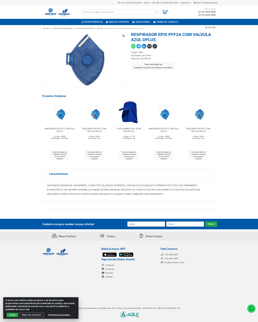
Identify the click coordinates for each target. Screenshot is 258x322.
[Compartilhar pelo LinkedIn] (144, 46)
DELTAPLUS (146, 59)
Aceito (12, 315)
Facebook (109, 269)
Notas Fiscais (153, 236)
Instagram (109, 265)
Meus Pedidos (67, 236)
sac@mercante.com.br (174, 262)
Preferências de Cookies (59, 315)
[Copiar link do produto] (155, 46)
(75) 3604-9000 (208, 15)
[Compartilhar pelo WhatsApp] (133, 46)
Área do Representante (207, 3)
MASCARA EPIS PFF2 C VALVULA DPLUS (60, 129)
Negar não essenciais (31, 315)
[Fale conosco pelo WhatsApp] (251, 308)
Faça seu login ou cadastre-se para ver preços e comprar (153, 66)
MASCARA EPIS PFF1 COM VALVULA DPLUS (94, 129)
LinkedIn (109, 277)
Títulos (110, 236)
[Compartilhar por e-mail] (149, 46)
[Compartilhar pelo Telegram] (138, 46)
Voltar (211, 27)
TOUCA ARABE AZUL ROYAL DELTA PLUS (129, 129)
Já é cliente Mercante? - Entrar (135, 3)
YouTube (109, 273)
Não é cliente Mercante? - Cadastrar (172, 3)
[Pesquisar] (156, 12)
